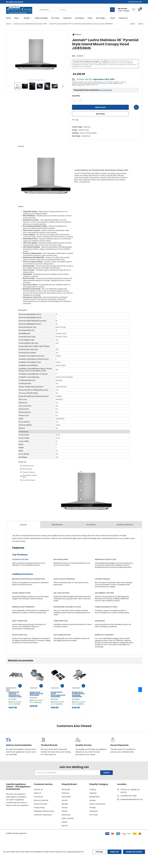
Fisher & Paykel (68, 818)
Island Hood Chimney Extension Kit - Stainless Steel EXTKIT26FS (15, 694)
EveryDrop (66, 815)
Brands (26, 18)
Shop (16, 18)
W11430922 (54, 699)
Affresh (64, 811)
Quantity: (76, 96)
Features (23, 525)
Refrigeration (94, 797)
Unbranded (66, 797)
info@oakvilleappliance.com (131, 799)
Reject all (115, 852)
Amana (64, 807)
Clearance (93, 811)
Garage (92, 807)
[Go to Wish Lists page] (133, 9)
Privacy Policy (39, 807)
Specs (57, 524)
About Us (37, 793)
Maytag (65, 804)
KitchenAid (66, 789)
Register (127, 11)
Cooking (92, 789)
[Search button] (112, 9)
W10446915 (33, 698)
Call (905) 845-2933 (128, 796)
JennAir (65, 800)
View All (65, 825)
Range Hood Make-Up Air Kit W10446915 (36, 693)
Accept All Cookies (134, 852)
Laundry (92, 800)
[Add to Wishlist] (136, 107)
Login (120, 11)
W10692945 (76, 699)
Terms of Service (40, 804)
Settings (99, 852)
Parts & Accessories (97, 804)
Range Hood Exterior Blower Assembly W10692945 (78, 694)
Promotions (38, 797)
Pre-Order (93, 815)
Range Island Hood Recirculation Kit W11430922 (58, 694)
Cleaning (92, 793)
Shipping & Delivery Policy (78, 85)
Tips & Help (100, 18)
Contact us (38, 789)
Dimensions (91, 524)
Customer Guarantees (43, 815)
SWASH (64, 822)
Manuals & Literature (125, 524)
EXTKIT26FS (12, 699)
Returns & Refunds (41, 800)
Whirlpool (65, 793)
